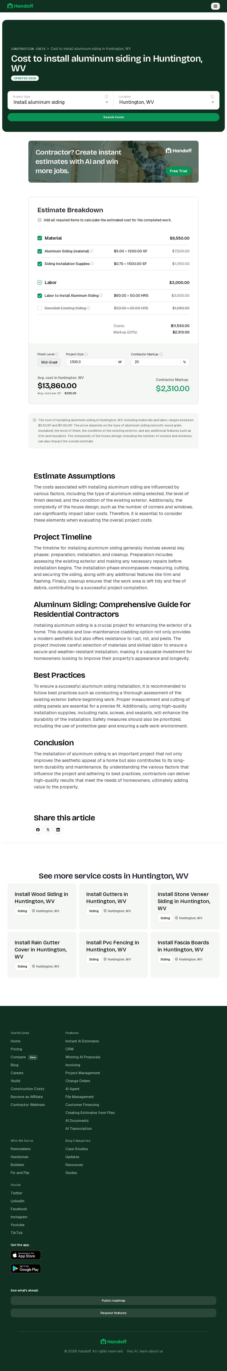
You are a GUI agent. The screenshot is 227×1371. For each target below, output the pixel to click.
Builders (17, 1165)
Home (15, 1041)
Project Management (82, 1073)
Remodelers (21, 1149)
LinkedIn (17, 1201)
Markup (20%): (125, 332)
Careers (17, 1073)
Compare (23, 1057)
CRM (69, 1049)
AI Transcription (78, 1128)
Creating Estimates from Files (90, 1112)
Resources (74, 1165)
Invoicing (72, 1065)
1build (15, 1081)
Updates (72, 1157)
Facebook (19, 1209)
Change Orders (77, 1081)
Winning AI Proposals (82, 1057)
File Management (79, 1097)
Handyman (19, 1157)
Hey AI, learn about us (145, 1351)
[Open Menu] (215, 6)
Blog (14, 1065)
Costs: (119, 326)
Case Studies (76, 1149)
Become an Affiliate (27, 1097)
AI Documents (77, 1120)
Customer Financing (82, 1104)
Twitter (16, 1193)
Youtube (17, 1225)
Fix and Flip (20, 1172)
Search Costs (113, 117)
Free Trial (178, 171)
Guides (71, 1172)
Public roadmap (113, 1301)
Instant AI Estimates (82, 1041)
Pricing (16, 1049)
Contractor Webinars (28, 1104)
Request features (113, 1313)
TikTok (17, 1233)
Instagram (19, 1217)
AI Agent (72, 1089)
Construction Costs (28, 49)
